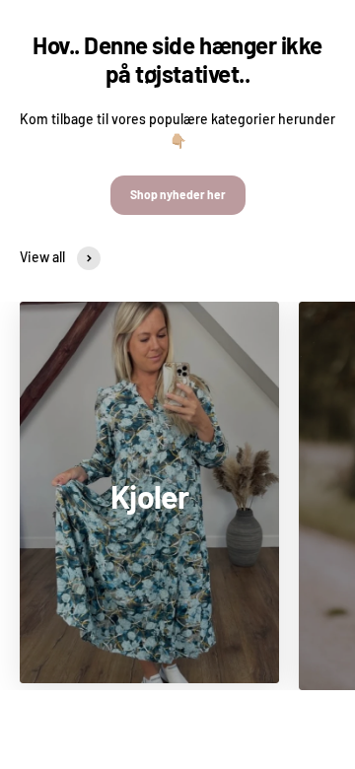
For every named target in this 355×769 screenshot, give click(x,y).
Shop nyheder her (178, 194)
